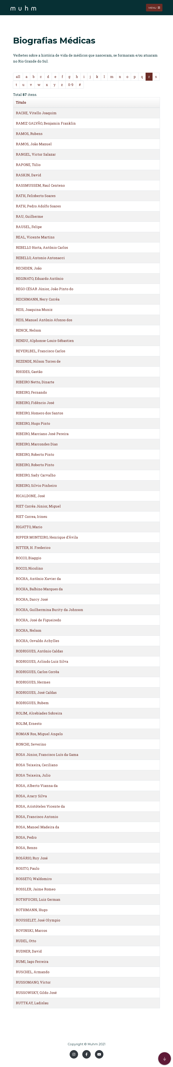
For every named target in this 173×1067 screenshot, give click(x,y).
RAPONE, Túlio (28, 164)
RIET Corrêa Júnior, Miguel (38, 506)
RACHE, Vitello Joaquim (36, 113)
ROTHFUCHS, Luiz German (38, 899)
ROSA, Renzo (26, 847)
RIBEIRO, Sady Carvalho (35, 475)
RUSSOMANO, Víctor (33, 982)
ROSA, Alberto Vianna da (37, 785)
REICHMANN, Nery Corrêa (37, 299)
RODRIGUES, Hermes (33, 682)
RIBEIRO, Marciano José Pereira (42, 433)
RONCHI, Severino (31, 744)
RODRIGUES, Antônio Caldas (39, 651)
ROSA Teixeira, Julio (33, 775)
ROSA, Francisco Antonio (37, 816)
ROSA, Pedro (26, 837)
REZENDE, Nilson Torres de (38, 361)
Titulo (21, 102)
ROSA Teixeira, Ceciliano (37, 765)
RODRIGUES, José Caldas (36, 692)
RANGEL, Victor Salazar (36, 154)
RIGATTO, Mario (29, 527)
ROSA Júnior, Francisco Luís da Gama (47, 754)
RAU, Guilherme (29, 216)
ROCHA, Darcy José (32, 599)
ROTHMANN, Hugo (31, 910)
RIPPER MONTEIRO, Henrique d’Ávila (47, 537)
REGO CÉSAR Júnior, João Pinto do (44, 289)
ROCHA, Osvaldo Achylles (37, 640)
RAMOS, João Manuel (34, 144)
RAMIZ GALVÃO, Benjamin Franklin (46, 123)
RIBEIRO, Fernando (31, 392)
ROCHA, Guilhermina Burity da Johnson (49, 609)
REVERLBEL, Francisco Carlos (40, 351)
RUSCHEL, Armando (32, 972)
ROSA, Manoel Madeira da (37, 827)
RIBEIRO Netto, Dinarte (35, 382)
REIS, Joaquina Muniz (34, 309)
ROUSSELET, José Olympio (38, 920)
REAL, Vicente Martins (35, 237)
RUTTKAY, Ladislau (32, 1003)
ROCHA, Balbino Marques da (39, 589)
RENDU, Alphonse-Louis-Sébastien (45, 340)
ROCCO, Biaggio (28, 558)
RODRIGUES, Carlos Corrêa (37, 672)
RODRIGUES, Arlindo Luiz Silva (42, 661)
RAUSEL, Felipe (29, 227)
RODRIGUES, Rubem (32, 703)
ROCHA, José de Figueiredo (38, 620)
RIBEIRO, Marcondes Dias (37, 444)
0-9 (70, 84)
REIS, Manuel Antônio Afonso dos (44, 320)
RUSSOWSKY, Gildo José (36, 992)
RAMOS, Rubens (29, 133)
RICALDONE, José (30, 496)
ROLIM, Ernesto (29, 723)
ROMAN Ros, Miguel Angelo (39, 734)
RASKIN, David (28, 175)
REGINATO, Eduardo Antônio (39, 278)
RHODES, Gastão (29, 371)
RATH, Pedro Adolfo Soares (38, 206)
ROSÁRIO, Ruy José (32, 858)
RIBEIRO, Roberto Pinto (35, 454)
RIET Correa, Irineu (31, 516)
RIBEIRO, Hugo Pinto (33, 423)
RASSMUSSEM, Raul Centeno (40, 185)
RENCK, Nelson (28, 330)
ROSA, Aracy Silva (31, 796)
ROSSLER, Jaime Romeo (35, 889)
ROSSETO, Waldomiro (34, 878)
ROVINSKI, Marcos (31, 930)
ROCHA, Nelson (28, 630)
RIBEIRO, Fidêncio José (35, 402)
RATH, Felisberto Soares (35, 195)
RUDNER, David (29, 951)
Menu (153, 7)
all (18, 76)
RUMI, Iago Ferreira (32, 961)
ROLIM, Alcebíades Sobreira (39, 713)
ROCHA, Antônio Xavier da (38, 578)
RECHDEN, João (29, 268)
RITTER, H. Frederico (33, 547)
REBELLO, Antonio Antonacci (40, 258)
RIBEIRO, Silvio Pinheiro (36, 485)
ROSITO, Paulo (27, 868)
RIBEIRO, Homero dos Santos (39, 413)
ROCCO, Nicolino (29, 568)
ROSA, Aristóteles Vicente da (40, 806)
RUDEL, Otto (26, 941)
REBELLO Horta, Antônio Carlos (42, 247)
